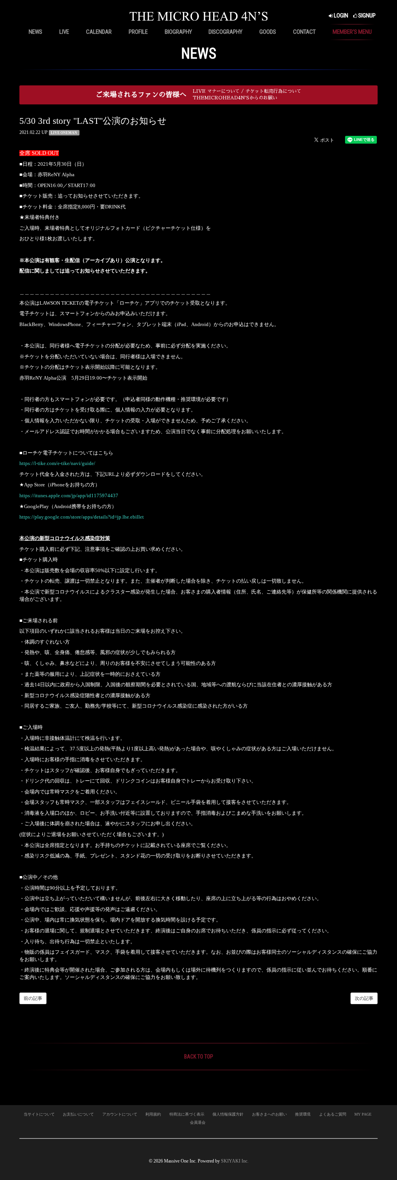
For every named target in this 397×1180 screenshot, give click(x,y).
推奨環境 (303, 1114)
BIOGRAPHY (178, 31)
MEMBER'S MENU (352, 31)
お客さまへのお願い (269, 1114)
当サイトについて (39, 1114)
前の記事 (33, 998)
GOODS (267, 31)
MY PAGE (362, 1114)
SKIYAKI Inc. (235, 1161)
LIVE (64, 31)
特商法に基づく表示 (186, 1114)
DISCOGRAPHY (225, 31)
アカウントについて (119, 1114)
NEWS (35, 31)
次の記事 (364, 998)
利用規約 (153, 1114)
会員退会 (197, 1122)
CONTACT (304, 31)
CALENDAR (99, 31)
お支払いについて (78, 1114)
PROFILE (138, 31)
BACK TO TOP (198, 1056)
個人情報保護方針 (227, 1114)
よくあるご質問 (332, 1114)
